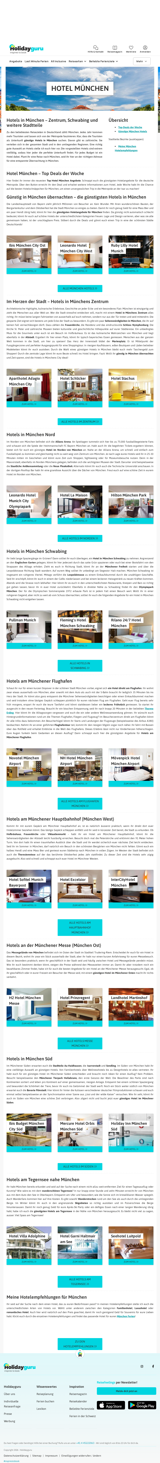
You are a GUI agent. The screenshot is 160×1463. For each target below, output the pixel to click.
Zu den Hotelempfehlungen (78, 1344)
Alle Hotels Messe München (80, 1043)
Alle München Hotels (78, 288)
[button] (126, 1391)
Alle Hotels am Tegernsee (80, 1282)
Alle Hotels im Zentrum (78, 421)
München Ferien (126, 1316)
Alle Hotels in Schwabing (80, 666)
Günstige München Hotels (132, 131)
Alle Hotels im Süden (78, 1166)
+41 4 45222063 (85, 1442)
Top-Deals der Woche (130, 127)
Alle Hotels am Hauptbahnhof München (80, 927)
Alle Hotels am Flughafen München (80, 804)
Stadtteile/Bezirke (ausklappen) (126, 139)
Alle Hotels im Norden (78, 538)
